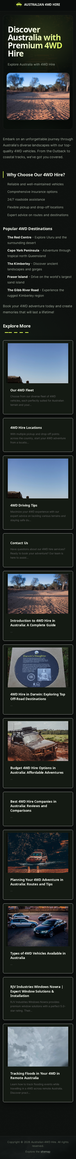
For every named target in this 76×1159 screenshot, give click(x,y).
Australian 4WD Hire (42, 4)
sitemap (46, 1151)
